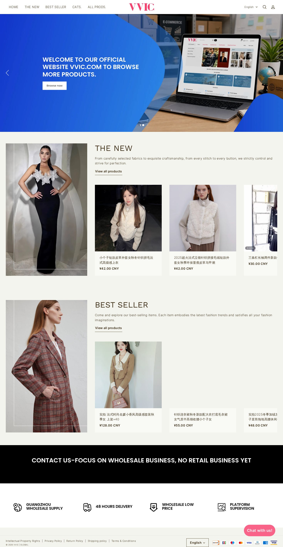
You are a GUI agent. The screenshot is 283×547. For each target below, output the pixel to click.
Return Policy (74, 540)
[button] (264, 7)
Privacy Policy (53, 540)
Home (13, 7)
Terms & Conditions (123, 540)
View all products (108, 171)
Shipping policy (97, 540)
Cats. (77, 7)
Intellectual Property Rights (23, 540)
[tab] (140, 125)
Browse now (55, 85)
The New (32, 7)
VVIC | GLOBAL (21, 545)
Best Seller (55, 7)
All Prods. (97, 7)
